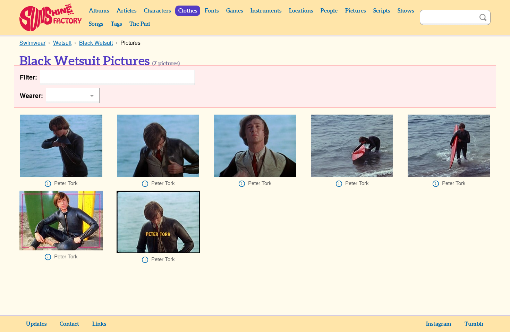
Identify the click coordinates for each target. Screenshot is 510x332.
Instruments (265, 11)
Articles (126, 11)
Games (234, 11)
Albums (99, 11)
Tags (116, 24)
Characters (157, 11)
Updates (36, 324)
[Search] (483, 17)
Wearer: (31, 95)
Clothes (187, 11)
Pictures (355, 11)
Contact (69, 324)
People (329, 11)
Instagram (438, 324)
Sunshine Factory (50, 17)
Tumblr (474, 324)
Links (99, 324)
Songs (96, 24)
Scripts (381, 11)
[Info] (47, 183)
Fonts (212, 11)
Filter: (28, 77)
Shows (406, 11)
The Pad (139, 24)
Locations (301, 11)
